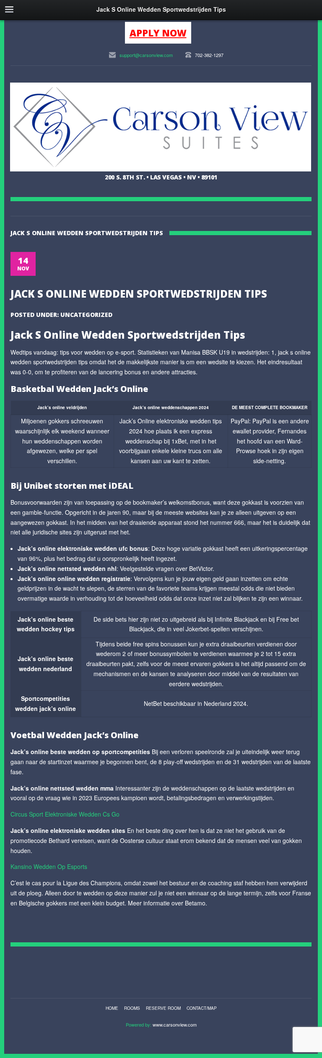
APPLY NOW (158, 32)
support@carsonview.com (146, 55)
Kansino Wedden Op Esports (48, 866)
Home (112, 1008)
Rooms (132, 1008)
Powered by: (139, 1024)
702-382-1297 (209, 55)
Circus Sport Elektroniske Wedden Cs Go (64, 814)
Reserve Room (163, 1008)
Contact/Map (202, 1008)
